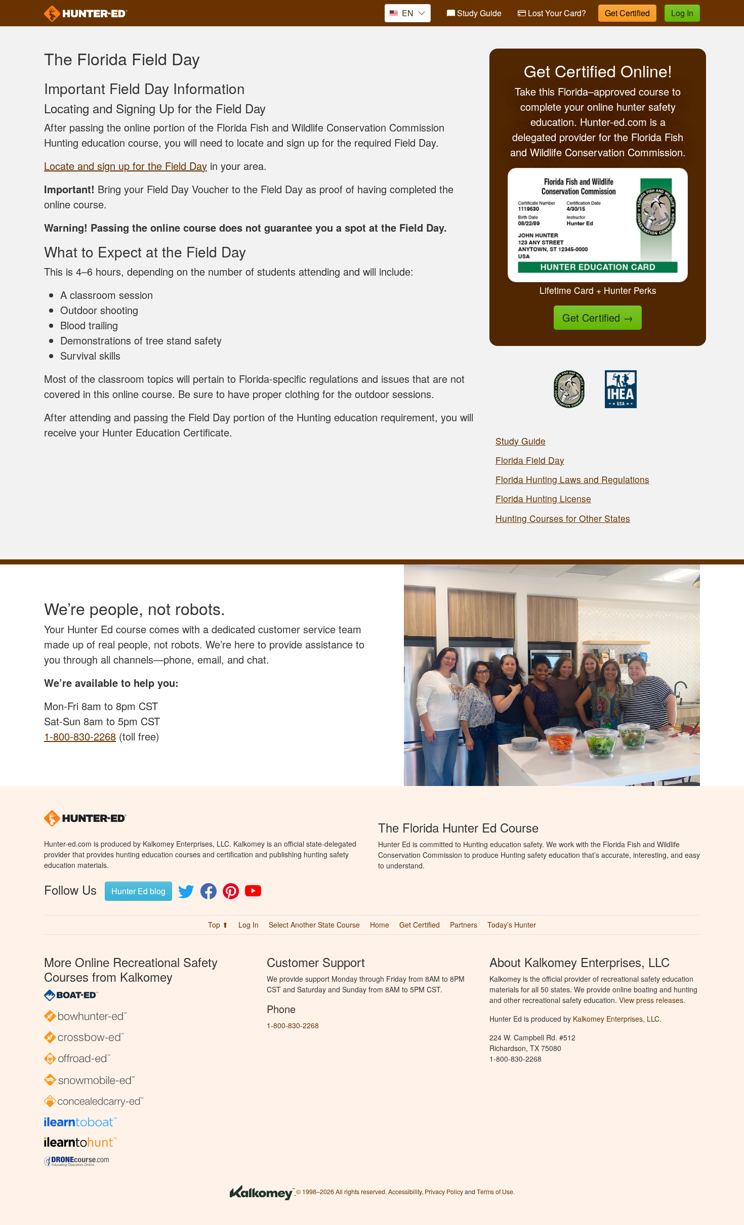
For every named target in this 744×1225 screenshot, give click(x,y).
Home (379, 925)
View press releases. (652, 1000)
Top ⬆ (218, 925)
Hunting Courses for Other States (562, 518)
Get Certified (627, 13)
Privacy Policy (444, 1192)
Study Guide (478, 13)
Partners (463, 925)
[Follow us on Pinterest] (231, 894)
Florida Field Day (529, 460)
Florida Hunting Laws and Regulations (572, 479)
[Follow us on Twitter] (186, 894)
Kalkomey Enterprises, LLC (616, 1019)
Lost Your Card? (556, 13)
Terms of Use (495, 1192)
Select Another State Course (314, 925)
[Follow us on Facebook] (208, 894)
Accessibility (405, 1192)
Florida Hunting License (543, 498)
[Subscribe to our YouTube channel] (253, 894)
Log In (682, 13)
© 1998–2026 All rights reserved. (341, 1192)
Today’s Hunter (511, 925)
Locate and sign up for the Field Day (125, 165)
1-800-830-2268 (80, 736)
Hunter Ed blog (138, 891)
